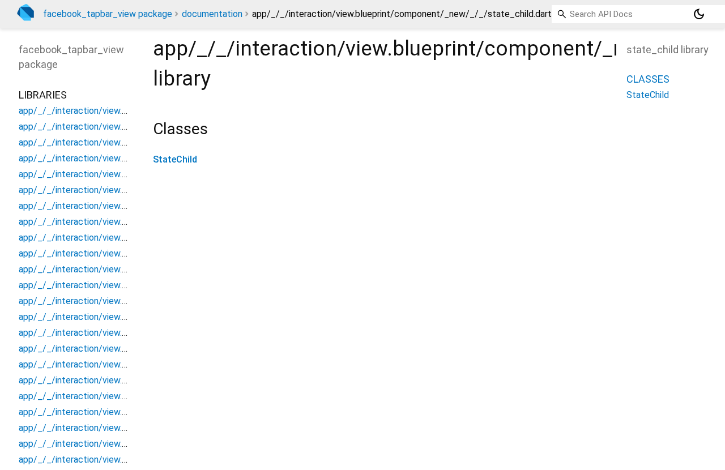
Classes (647, 79)
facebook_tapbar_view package (107, 13)
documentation (212, 13)
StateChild (175, 159)
